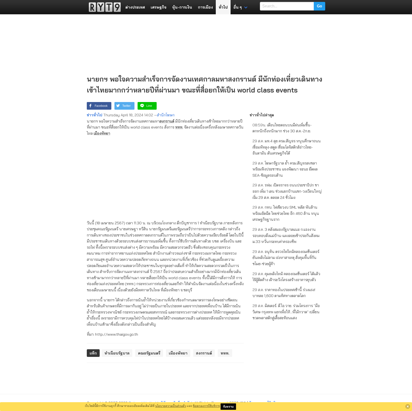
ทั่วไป (223, 7)
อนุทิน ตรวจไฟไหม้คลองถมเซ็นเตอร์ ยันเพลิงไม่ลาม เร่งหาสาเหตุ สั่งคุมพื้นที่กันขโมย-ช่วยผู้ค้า (285, 257)
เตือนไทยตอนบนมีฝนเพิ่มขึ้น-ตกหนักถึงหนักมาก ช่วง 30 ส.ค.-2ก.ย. (282, 128)
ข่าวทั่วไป (94, 115)
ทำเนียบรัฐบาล (116, 353)
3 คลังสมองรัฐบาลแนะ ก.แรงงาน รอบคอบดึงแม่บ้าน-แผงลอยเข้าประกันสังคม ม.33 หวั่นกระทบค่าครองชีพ (285, 235)
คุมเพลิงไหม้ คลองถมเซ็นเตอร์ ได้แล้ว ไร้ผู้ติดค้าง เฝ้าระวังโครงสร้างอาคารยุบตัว (286, 276)
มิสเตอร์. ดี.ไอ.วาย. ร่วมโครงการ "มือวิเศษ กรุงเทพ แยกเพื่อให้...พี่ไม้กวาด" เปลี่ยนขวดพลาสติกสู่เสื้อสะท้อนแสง (286, 311)
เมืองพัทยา (102, 133)
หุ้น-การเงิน (182, 7)
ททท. (179, 127)
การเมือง (205, 7)
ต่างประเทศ (135, 7)
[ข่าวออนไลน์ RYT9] (103, 7)
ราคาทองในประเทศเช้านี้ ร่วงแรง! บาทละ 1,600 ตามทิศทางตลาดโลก (283, 292)
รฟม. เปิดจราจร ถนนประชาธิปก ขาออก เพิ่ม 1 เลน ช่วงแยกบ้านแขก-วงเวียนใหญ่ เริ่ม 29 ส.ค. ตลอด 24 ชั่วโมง (287, 191)
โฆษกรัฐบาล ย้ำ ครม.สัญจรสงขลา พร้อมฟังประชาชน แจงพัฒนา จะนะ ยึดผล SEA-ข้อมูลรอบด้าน (285, 169)
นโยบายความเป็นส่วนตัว (170, 406)
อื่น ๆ (237, 7)
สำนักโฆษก (166, 115)
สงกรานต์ (167, 121)
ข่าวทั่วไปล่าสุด (262, 115)
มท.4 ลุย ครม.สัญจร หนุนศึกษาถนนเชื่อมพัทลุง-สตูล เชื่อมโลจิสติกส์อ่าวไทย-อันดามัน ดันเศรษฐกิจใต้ (286, 147)
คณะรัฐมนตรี (149, 353)
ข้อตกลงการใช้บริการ (206, 406)
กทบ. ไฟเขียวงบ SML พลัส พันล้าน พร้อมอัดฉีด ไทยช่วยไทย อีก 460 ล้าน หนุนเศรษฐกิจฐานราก (285, 213)
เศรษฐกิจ (158, 7)
